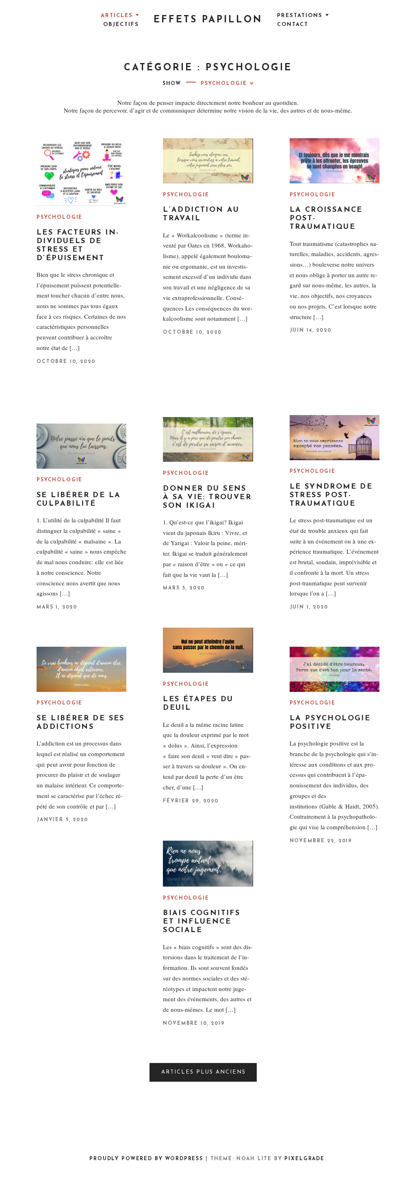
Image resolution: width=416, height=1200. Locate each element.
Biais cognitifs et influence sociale (201, 922)
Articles (117, 15)
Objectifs (121, 24)
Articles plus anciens (203, 1072)
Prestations (300, 15)
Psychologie (59, 217)
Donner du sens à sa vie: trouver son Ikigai (207, 497)
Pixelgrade (304, 1159)
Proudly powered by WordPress (146, 1159)
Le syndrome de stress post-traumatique (331, 495)
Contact (292, 24)
